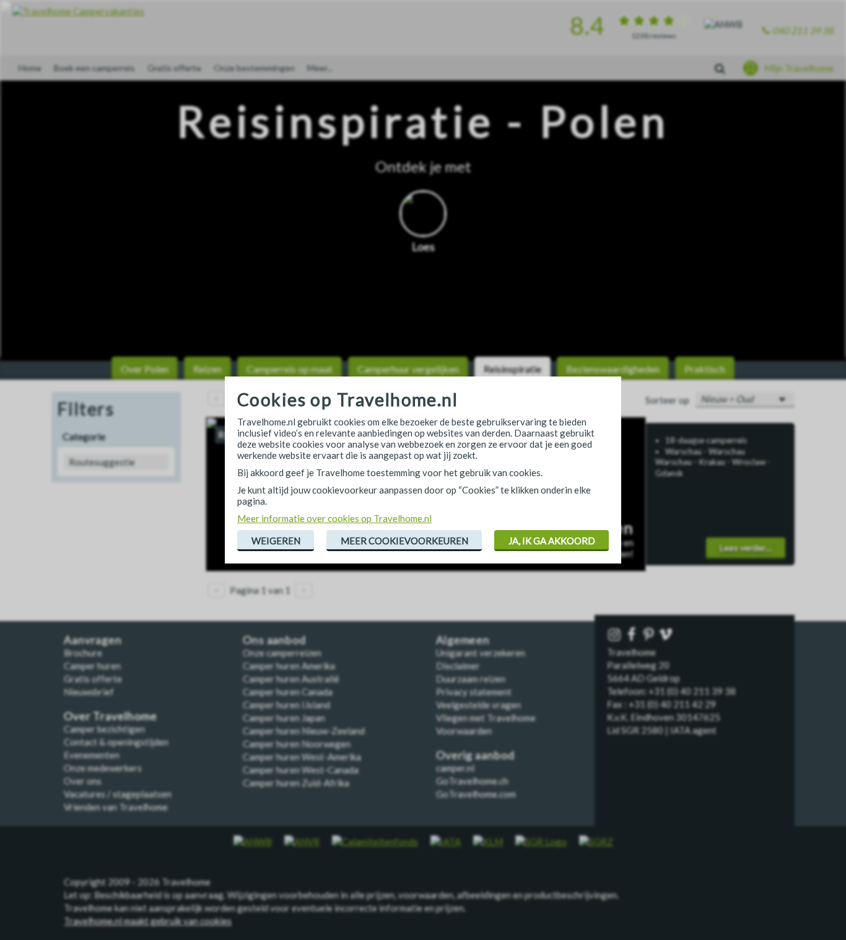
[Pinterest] (649, 635)
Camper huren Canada (288, 691)
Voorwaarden (464, 730)
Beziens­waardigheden (613, 369)
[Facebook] (633, 635)
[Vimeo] (667, 635)
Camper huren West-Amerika (302, 756)
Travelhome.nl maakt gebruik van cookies (148, 920)
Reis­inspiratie (512, 369)
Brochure (83, 652)
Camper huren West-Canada (301, 769)
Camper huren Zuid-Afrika (296, 782)
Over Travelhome (110, 716)
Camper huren (92, 665)
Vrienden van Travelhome (116, 806)
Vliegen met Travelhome (486, 717)
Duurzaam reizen (470, 678)
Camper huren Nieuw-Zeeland (304, 730)
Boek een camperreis (94, 68)
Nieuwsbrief (89, 691)
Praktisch (704, 369)
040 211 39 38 (803, 30)
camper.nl (455, 767)
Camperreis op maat (289, 369)
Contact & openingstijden (116, 741)
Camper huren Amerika (289, 665)
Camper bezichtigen (104, 728)
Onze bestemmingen (254, 68)
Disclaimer (458, 665)
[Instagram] (615, 635)
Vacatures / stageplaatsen (118, 793)
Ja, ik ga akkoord (551, 540)
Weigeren (275, 540)
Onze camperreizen (282, 652)
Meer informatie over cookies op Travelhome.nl (334, 518)
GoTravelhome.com (476, 793)
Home (30, 68)
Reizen (207, 369)
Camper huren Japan (284, 717)
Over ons (83, 780)
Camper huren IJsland (286, 704)
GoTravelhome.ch (472, 780)
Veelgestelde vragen (478, 704)
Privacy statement (474, 691)
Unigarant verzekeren (480, 652)
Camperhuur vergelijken (408, 369)
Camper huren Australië (291, 678)
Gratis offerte (174, 68)
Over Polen (144, 369)
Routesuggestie (102, 462)
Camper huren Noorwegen (297, 743)
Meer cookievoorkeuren (404, 540)
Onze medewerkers (103, 767)
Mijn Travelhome (799, 68)
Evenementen (92, 754)
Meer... (320, 68)
